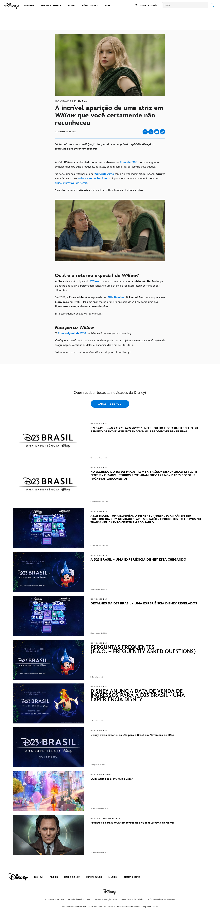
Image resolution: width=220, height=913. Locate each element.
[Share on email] (156, 132)
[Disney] (11, 6)
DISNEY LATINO (132, 877)
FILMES (54, 877)
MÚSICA (112, 877)
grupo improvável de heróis (71, 183)
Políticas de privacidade (54, 899)
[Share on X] (150, 131)
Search (212, 5)
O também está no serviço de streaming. (94, 333)
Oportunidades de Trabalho (132, 899)
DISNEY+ (38, 877)
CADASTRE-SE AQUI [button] (110, 403)
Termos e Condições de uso (106, 899)
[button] (150, 5)
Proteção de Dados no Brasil (79, 899)
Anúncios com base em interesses (161, 899)
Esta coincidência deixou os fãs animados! (79, 313)
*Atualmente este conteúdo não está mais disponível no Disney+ (93, 352)
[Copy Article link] (162, 131)
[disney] (18, 877)
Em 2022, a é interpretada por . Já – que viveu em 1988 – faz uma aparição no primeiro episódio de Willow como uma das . (110, 302)
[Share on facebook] (145, 131)
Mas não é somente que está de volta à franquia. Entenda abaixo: (99, 190)
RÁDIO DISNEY (72, 877)
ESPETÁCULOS (94, 877)
